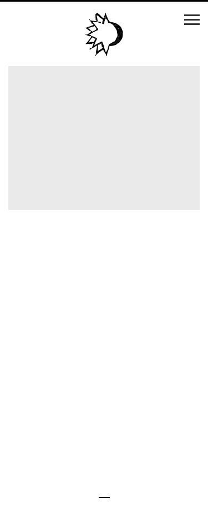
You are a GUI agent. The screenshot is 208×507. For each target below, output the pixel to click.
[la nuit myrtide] (104, 35)
